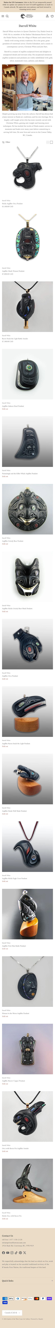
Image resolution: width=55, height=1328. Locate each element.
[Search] (8, 16)
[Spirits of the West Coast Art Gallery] (27, 16)
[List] (51, 142)
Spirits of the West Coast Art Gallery (18, 1319)
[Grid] (47, 142)
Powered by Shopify (37, 1319)
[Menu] (3, 16)
